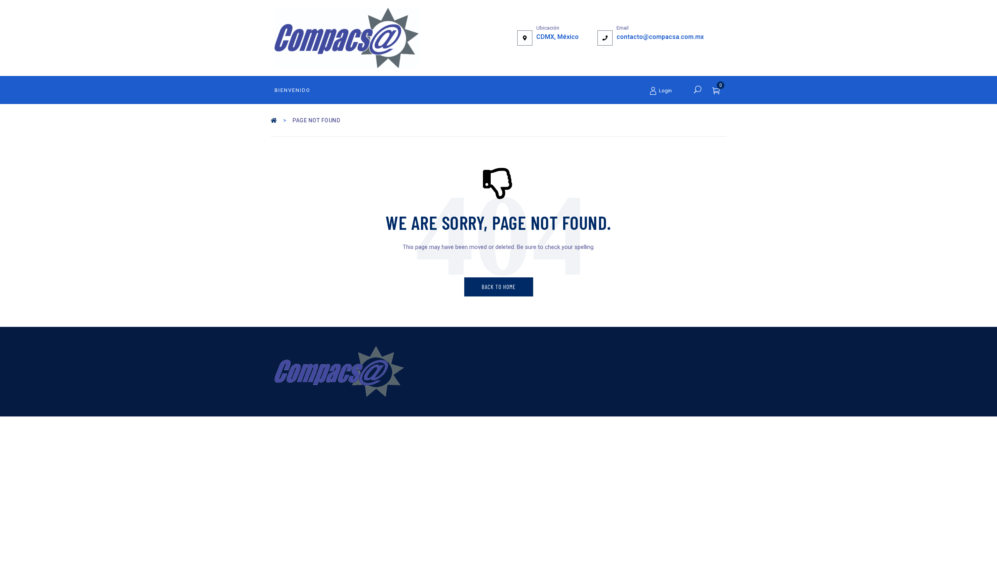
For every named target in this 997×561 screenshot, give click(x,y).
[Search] (698, 89)
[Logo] (347, 38)
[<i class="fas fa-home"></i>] (274, 120)
